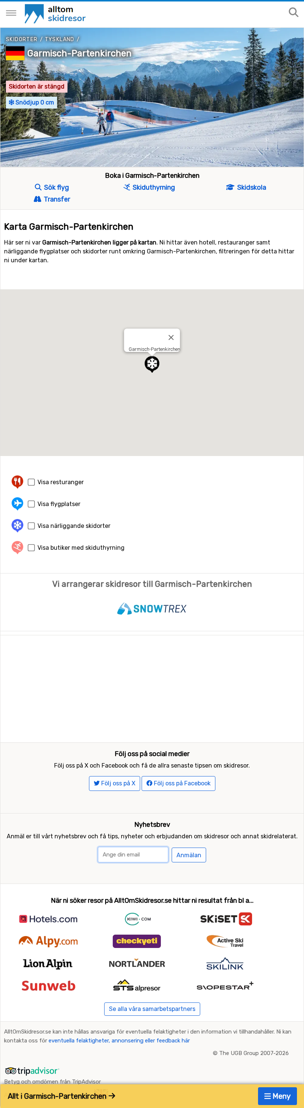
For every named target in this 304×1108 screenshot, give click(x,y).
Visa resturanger (60, 482)
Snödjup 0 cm (34, 102)
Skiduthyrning (153, 187)
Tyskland (60, 39)
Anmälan (188, 855)
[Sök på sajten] (294, 13)
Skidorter (22, 39)
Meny (281, 1096)
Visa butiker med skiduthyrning (81, 547)
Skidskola (251, 187)
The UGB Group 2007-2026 (254, 1053)
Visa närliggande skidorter (73, 525)
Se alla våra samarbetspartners (152, 1008)
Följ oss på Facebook (181, 783)
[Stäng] (171, 337)
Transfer (56, 199)
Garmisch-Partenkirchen (79, 53)
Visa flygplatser (58, 504)
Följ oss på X (117, 783)
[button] (152, 364)
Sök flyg (56, 187)
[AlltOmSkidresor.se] (56, 13)
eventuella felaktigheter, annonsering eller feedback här (119, 1040)
